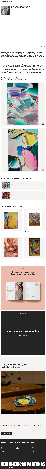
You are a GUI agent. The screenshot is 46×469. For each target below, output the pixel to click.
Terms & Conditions (4, 467)
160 (11, 182)
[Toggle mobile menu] (1, 1)
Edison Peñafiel (27, 259)
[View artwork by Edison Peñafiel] (34, 247)
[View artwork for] (43, 124)
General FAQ (18, 448)
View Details (41, 188)
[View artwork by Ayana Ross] (11, 248)
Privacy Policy (10, 467)
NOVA (1, 448)
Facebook (33, 451)
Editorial (2, 451)
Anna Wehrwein (3, 232)
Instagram (33, 448)
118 (11, 192)
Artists (2, 447)
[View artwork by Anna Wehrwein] (11, 220)
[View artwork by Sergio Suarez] (34, 219)
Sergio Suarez (27, 231)
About (33, 447)
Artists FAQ (18, 447)
